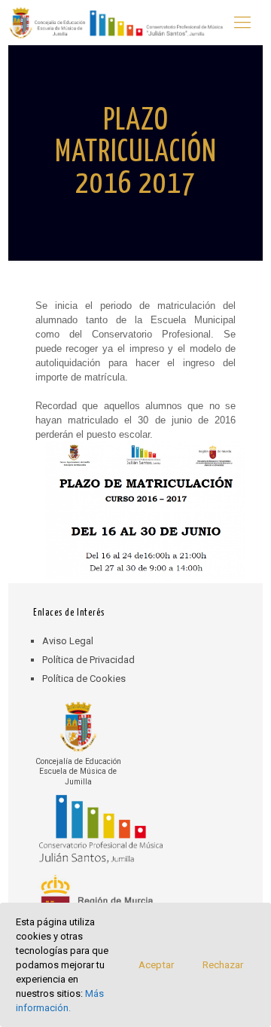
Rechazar (222, 964)
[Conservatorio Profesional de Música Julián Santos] (116, 22)
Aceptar (156, 964)
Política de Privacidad (88, 659)
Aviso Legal (67, 640)
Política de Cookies (84, 678)
